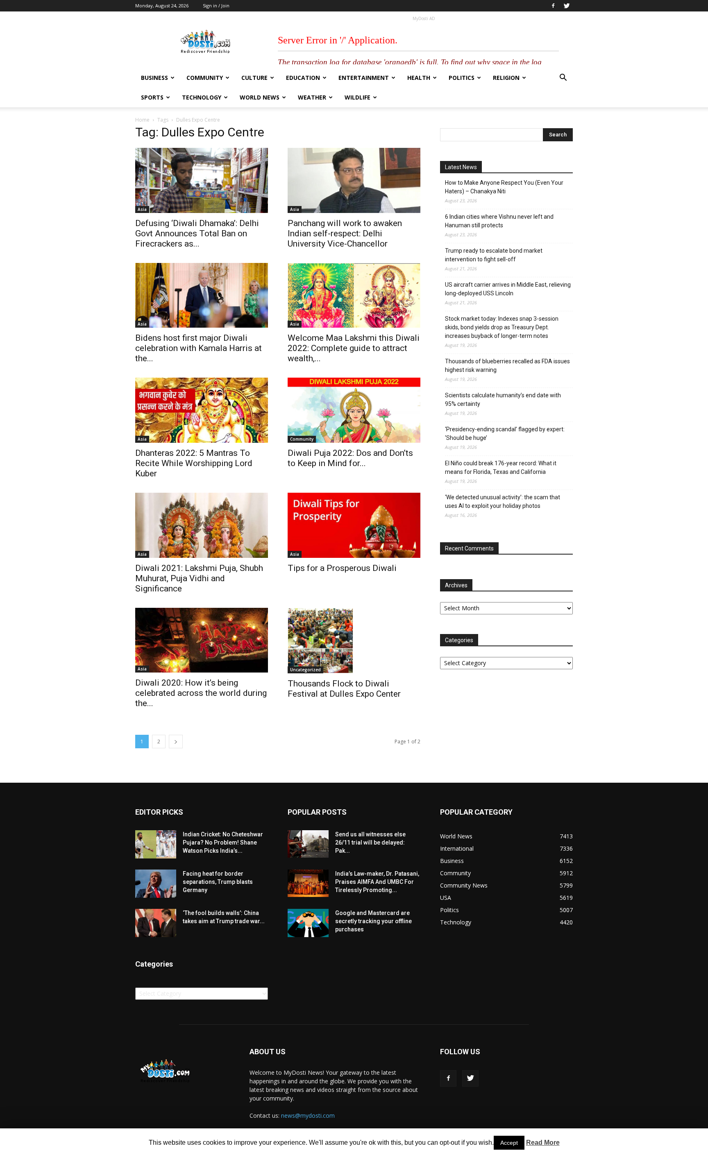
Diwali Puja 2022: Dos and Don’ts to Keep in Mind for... (350, 458)
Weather (312, 97)
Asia (142, 209)
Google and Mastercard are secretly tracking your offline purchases (373, 921)
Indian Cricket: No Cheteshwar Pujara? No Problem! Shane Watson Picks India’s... (223, 842)
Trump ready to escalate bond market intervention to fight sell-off (493, 255)
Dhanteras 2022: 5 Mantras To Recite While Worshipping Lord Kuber (193, 463)
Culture (254, 78)
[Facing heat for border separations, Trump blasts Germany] (155, 884)
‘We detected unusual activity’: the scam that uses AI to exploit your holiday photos (502, 501)
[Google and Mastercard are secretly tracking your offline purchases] (308, 923)
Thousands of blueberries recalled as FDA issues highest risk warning (507, 365)
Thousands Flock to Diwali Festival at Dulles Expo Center (344, 689)
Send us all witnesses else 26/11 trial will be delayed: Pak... (370, 842)
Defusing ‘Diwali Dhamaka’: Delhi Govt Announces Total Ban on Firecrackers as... (197, 233)
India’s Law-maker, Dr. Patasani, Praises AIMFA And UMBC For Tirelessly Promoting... (377, 881)
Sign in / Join (216, 5)
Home (142, 119)
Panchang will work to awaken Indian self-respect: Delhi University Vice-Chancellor (345, 233)
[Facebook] (553, 5)
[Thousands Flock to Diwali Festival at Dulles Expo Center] (354, 640)
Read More (543, 1142)
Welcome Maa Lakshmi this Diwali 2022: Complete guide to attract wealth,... (354, 348)
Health (418, 78)
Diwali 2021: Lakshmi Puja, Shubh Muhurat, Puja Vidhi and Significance (199, 578)
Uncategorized (305, 670)
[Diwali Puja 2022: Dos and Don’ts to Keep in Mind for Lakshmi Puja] (354, 410)
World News (259, 97)
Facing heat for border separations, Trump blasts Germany (218, 881)
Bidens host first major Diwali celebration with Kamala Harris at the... (198, 348)
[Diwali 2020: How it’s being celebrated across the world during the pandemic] (201, 640)
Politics (461, 78)
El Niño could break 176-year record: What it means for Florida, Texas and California (500, 467)
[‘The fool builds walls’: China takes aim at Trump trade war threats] (155, 923)
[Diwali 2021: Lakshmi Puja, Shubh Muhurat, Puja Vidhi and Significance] (201, 525)
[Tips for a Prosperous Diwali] (354, 525)
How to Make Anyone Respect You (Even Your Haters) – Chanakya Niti (504, 187)
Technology (201, 97)
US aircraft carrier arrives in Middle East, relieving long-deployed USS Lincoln (508, 289)
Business (154, 78)
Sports (152, 97)
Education (303, 78)
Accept (509, 1142)
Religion (506, 78)
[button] (563, 78)
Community (204, 78)
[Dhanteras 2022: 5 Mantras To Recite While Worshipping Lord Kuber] (201, 410)
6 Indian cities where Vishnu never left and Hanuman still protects (499, 221)
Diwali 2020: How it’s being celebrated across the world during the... (201, 693)
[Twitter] (566, 5)
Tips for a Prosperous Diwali (342, 568)
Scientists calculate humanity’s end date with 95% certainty (503, 399)
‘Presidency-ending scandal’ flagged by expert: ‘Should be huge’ (505, 433)
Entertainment (363, 78)
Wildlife (357, 97)
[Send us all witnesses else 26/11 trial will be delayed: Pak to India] (308, 843)
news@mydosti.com (308, 1115)
